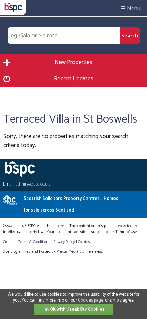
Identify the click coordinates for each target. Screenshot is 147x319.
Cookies (84, 242)
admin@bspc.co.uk (32, 184)
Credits (9, 242)
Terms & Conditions (34, 242)
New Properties (73, 62)
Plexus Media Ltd (71, 251)
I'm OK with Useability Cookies (73, 309)
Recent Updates (73, 79)
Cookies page (90, 300)
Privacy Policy (64, 242)
